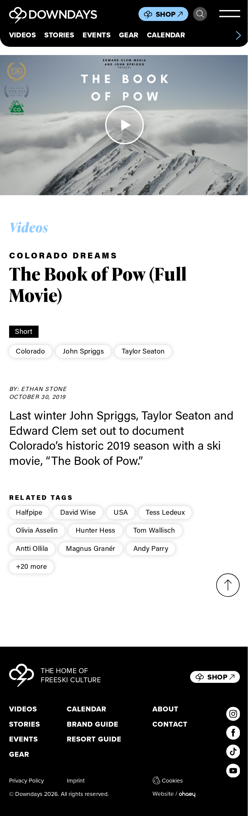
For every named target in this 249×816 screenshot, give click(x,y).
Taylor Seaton (143, 350)
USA (121, 512)
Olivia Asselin (37, 529)
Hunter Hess (95, 529)
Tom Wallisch (154, 529)
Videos (22, 35)
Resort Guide (94, 739)
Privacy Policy (26, 780)
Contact (170, 724)
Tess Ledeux (165, 512)
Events (97, 35)
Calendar (166, 35)
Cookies (172, 780)
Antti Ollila (32, 548)
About (165, 709)
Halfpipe (29, 512)
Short (23, 331)
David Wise (78, 512)
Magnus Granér (90, 548)
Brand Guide (92, 724)
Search (200, 14)
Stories (59, 35)
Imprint (76, 780)
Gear (128, 35)
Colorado (30, 350)
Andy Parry (150, 548)
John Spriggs (83, 350)
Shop (166, 14)
